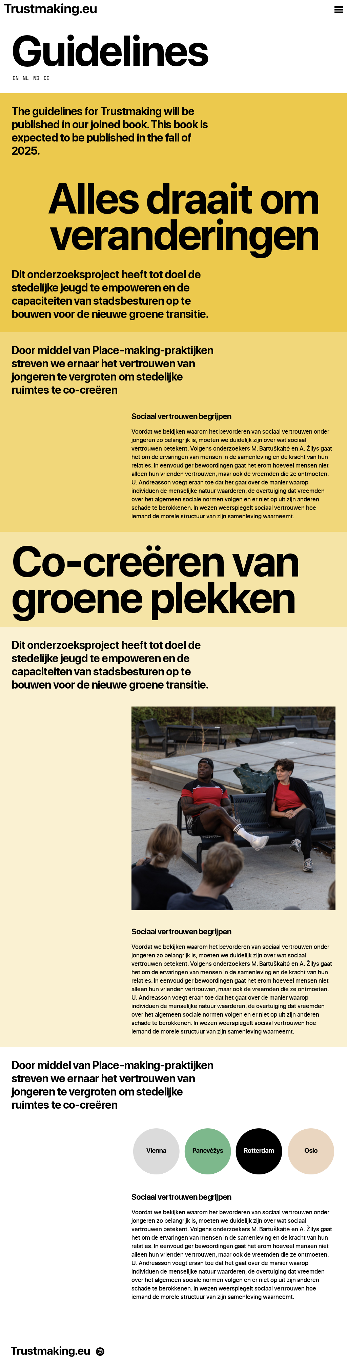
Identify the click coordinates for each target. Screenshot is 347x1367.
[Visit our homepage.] (50, 1352)
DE (46, 78)
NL (25, 78)
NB (36, 78)
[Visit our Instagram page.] (100, 1352)
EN (15, 78)
